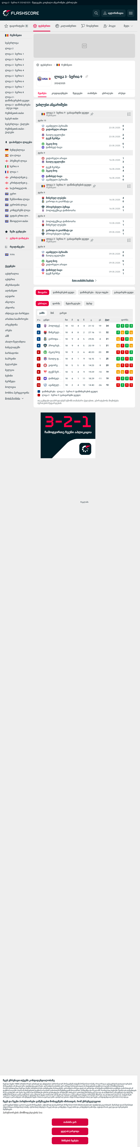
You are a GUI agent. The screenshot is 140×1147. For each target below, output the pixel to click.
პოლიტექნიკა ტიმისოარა (55, 325)
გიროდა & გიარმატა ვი (55, 339)
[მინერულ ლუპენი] (45, 332)
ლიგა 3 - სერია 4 (14, 70)
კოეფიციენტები (60, 93)
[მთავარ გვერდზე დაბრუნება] (28, 13)
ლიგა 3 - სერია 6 (14, 81)
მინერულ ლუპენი (55, 332)
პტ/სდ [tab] (89, 303)
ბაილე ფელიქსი (55, 358)
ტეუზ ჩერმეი (55, 371)
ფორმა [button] (124, 320)
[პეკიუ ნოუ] (45, 352)
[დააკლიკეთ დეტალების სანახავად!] (84, 127)
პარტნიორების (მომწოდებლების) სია (22, 1112)
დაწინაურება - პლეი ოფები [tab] (94, 292)
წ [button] (83, 320)
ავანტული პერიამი (55, 385)
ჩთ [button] (66, 320)
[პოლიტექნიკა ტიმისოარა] (45, 326)
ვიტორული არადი (55, 365)
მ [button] (72, 320)
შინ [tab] (52, 313)
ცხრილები (107, 93)
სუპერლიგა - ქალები (17, 124)
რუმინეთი (66, 65)
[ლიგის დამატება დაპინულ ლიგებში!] (87, 77)
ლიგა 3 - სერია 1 (14, 53)
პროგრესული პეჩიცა (55, 345)
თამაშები (92, 93)
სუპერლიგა (12, 43)
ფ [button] (78, 320)
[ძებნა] (96, 13)
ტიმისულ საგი (55, 378)
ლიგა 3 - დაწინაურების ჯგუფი (17, 99)
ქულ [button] (107, 320)
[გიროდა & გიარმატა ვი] (45, 339)
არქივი (121, 93)
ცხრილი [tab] (42, 303)
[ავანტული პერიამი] (45, 385)
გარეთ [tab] (63, 313)
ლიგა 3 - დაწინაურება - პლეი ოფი (17, 106)
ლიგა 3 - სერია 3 (14, 64)
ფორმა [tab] (56, 303)
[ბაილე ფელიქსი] (45, 359)
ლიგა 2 (9, 48)
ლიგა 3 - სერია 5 (14, 75)
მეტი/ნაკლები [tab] (73, 303)
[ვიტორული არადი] (45, 365)
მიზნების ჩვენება (70, 1140)
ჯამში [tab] (42, 313)
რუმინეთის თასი (14, 113)
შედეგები (77, 93)
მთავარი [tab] (42, 292)
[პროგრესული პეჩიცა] (45, 345)
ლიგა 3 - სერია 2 (14, 59)
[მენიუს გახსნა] (130, 13)
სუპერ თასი (11, 118)
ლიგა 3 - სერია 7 (14, 86)
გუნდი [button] (46, 320)
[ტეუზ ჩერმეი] (45, 372)
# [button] (38, 320)
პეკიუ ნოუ (54, 352)
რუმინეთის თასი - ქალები (15, 130)
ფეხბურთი (46, 65)
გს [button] (100, 320)
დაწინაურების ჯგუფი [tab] (63, 292)
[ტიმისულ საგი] (45, 378)
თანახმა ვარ (70, 1122)
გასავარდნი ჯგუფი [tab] (123, 292)
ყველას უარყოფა (70, 1131)
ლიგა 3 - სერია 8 (14, 92)
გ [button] (91, 320)
